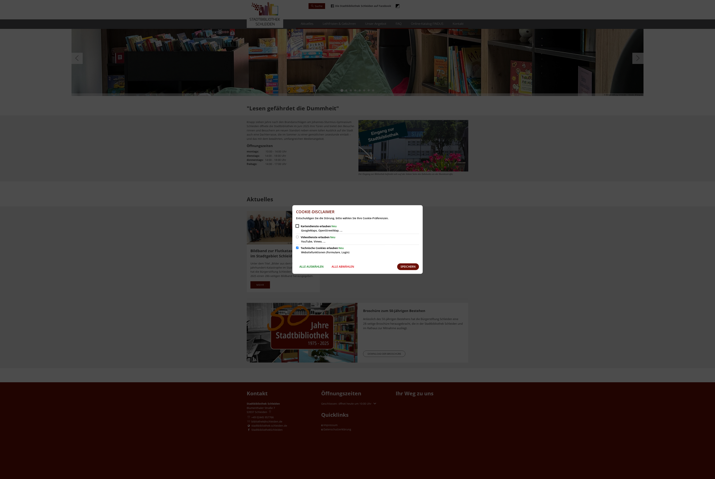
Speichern (408, 266)
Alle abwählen (343, 266)
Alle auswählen (311, 266)
